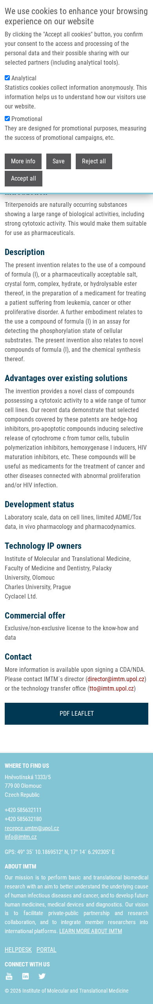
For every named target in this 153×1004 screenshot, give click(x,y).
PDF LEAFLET (77, 713)
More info (23, 161)
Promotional (26, 119)
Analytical (23, 78)
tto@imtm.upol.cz (111, 688)
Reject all (94, 161)
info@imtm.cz (21, 836)
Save (59, 161)
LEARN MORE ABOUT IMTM (90, 931)
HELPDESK (18, 949)
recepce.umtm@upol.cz (32, 828)
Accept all (23, 178)
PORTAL (46, 949)
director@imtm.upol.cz (115, 679)
